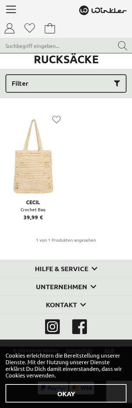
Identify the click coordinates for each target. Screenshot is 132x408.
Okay (66, 393)
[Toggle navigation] (11, 9)
